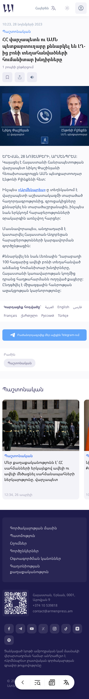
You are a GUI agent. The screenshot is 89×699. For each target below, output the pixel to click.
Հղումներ (18, 543)
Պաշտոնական (20, 363)
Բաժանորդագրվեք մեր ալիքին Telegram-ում (48, 335)
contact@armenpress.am (53, 611)
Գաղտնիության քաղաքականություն (29, 568)
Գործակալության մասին (33, 528)
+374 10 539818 (45, 605)
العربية (49, 307)
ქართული (29, 315)
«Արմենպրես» (32, 189)
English (63, 307)
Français (10, 315)
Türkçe (63, 315)
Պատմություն (22, 535)
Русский (47, 315)
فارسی (77, 307)
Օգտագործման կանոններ (35, 558)
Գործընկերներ (24, 550)
